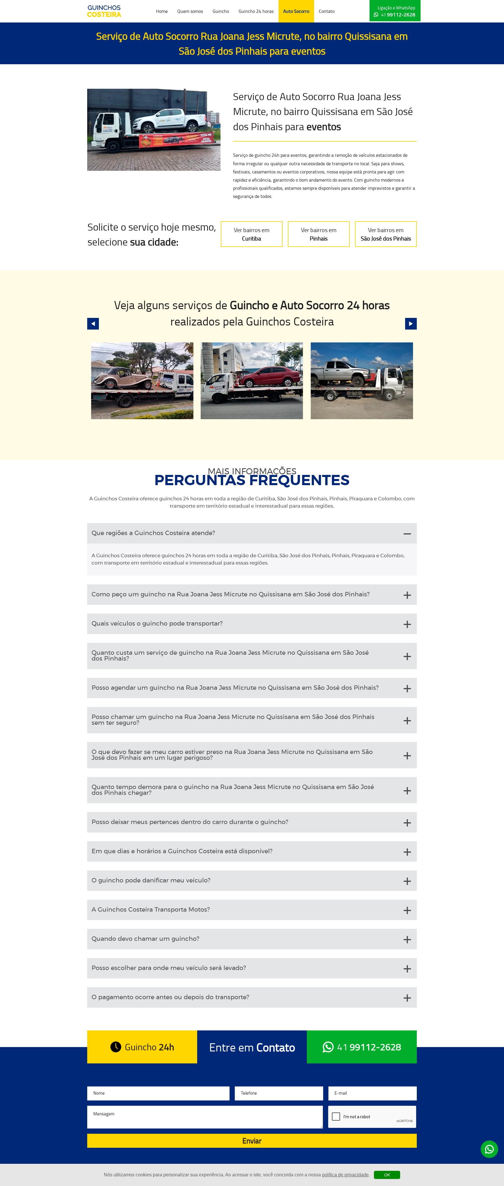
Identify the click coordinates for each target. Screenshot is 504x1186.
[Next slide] (411, 324)
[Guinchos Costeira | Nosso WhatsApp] (489, 1149)
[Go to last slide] (93, 324)
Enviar (252, 1141)
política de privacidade (345, 1174)
